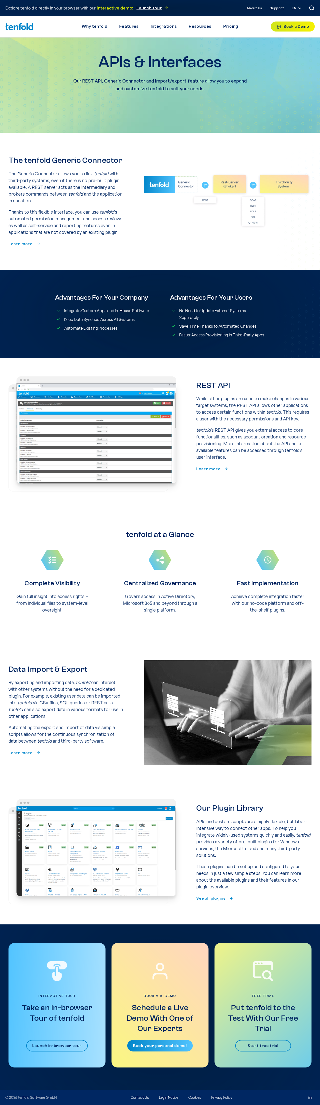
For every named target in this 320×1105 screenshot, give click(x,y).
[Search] (312, 8)
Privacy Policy (221, 1097)
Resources (200, 26)
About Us (254, 8)
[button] (297, 8)
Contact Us (139, 1097)
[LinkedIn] (310, 1097)
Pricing (230, 26)
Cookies (194, 1097)
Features (129, 26)
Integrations (164, 26)
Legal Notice (168, 1097)
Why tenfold (94, 26)
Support (277, 8)
